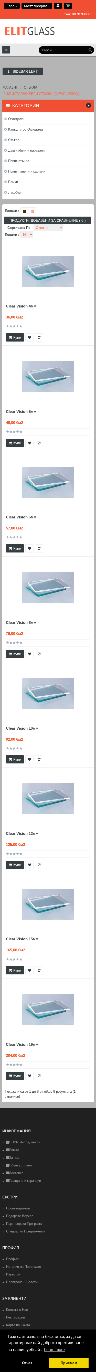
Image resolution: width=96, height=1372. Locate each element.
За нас (14, 1158)
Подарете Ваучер (19, 1216)
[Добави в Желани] (29, 337)
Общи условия (20, 1165)
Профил (12, 1259)
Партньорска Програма (24, 1224)
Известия (13, 1274)
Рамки (14, 1150)
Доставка (16, 1173)
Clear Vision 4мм (21, 306)
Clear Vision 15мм (22, 939)
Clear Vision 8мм (21, 622)
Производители (18, 1208)
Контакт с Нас (17, 1310)
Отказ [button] (27, 1363)
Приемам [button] (69, 1363)
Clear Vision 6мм (21, 517)
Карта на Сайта (18, 1325)
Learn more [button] (54, 1349)
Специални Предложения (25, 1231)
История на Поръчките (23, 1267)
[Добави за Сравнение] (39, 337)
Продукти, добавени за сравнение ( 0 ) (47, 220)
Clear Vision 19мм (22, 1044)
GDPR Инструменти (24, 1142)
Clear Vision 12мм (22, 833)
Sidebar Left (25, 71)
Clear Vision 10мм (22, 728)
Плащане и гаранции (25, 1181)
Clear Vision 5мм (21, 411)
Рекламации (15, 1317)
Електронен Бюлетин (22, 1282)
